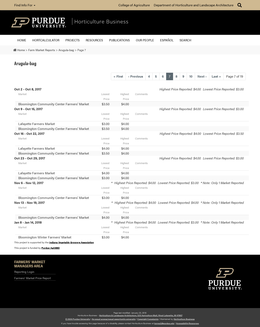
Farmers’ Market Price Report (32, 278)
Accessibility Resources (187, 323)
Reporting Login (24, 272)
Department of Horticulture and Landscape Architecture (193, 5)
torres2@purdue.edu (164, 323)
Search (185, 40)
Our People (145, 40)
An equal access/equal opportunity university (113, 319)
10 (190, 76)
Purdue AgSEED (50, 248)
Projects (72, 40)
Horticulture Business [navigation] (101, 21)
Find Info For (23, 5)
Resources (94, 40)
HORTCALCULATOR (45, 40)
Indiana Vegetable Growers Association (71, 242)
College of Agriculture (134, 5)
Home (21, 40)
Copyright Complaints (147, 319)
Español (166, 40)
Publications (119, 40)
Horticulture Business (184, 319)
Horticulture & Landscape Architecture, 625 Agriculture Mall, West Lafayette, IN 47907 (140, 315)
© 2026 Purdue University (77, 319)
